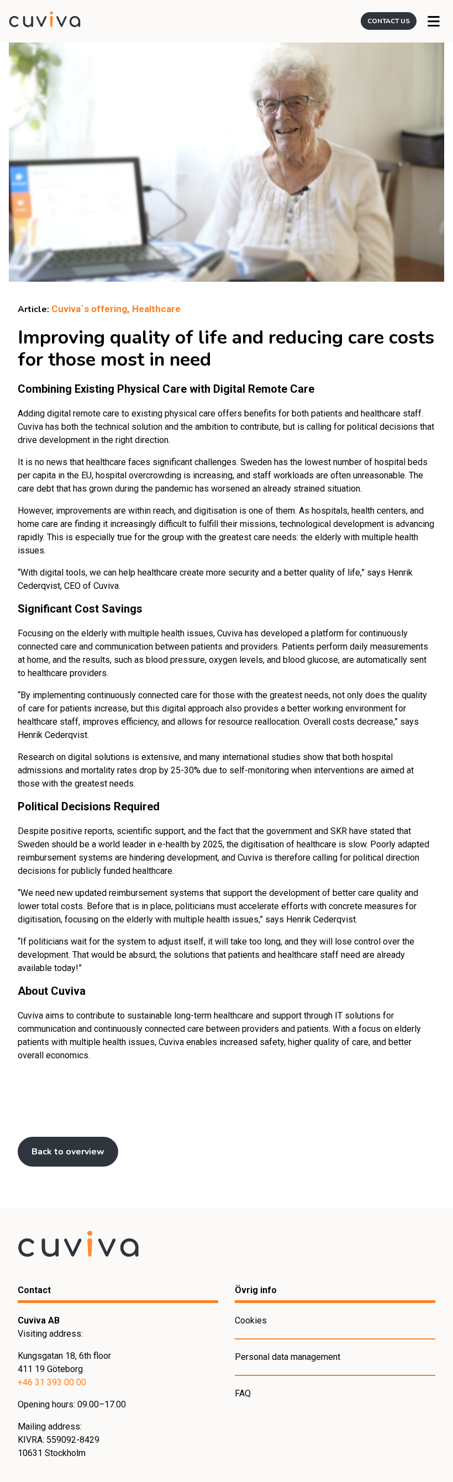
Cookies (251, 1320)
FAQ (243, 1393)
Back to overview (67, 1152)
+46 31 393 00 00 (52, 1382)
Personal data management (287, 1357)
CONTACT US (388, 21)
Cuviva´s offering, (90, 308)
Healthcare (156, 308)
